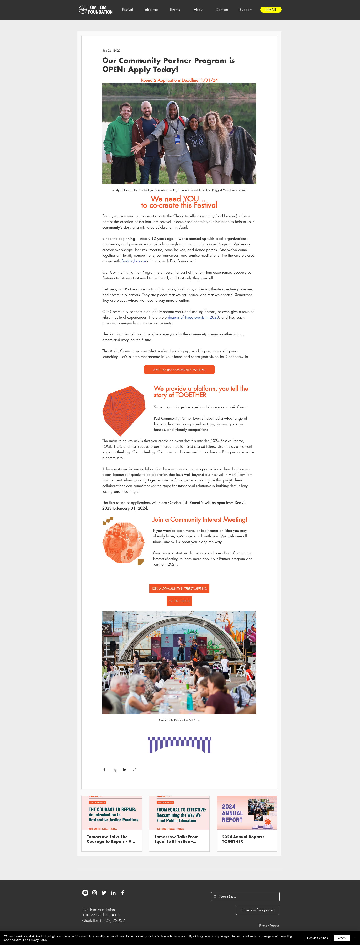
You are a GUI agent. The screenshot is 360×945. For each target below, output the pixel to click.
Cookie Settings (317, 938)
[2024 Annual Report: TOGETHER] (247, 813)
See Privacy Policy (35, 940)
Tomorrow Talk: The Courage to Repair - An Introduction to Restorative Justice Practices (110, 839)
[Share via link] (135, 770)
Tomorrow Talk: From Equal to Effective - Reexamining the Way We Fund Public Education (176, 839)
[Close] (355, 938)
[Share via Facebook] (104, 770)
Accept (342, 938)
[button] (127, 9)
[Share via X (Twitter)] (114, 770)
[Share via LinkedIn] (125, 770)
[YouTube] (85, 893)
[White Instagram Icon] (94, 893)
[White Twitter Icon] (104, 893)
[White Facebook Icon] (123, 893)
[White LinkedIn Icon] (113, 893)
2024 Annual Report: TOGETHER (243, 839)
